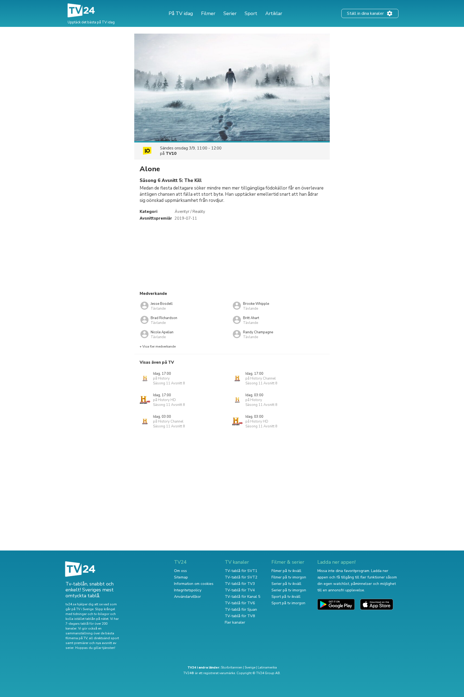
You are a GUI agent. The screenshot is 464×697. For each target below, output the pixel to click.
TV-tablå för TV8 (240, 616)
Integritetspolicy (187, 590)
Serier (230, 13)
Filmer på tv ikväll (286, 570)
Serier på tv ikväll (286, 583)
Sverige (250, 667)
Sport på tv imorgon (288, 603)
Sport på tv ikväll (285, 596)
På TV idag (181, 13)
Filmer (208, 13)
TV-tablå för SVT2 (241, 577)
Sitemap (181, 577)
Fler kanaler (235, 622)
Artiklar (273, 13)
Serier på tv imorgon (288, 590)
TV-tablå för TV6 (240, 603)
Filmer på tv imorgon (288, 577)
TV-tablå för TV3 (240, 583)
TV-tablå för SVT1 (241, 570)
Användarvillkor (187, 596)
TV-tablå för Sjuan (241, 609)
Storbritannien (231, 667)
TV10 (171, 153)
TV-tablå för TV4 (240, 590)
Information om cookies (193, 583)
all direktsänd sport (104, 638)
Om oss (180, 570)
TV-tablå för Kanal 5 (242, 596)
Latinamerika (267, 667)
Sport (251, 13)
